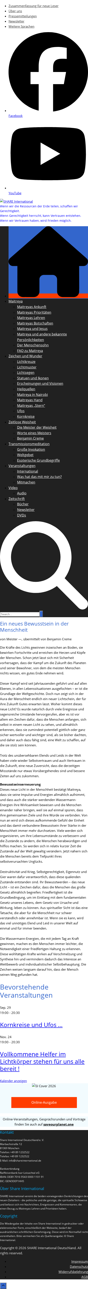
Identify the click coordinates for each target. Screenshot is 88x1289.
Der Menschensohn (33, 345)
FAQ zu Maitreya (30, 350)
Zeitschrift (17, 498)
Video (13, 487)
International (27, 471)
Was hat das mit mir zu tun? (39, 476)
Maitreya (16, 301)
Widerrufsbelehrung (73, 1272)
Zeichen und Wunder (25, 356)
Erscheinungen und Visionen (40, 383)
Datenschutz (79, 1266)
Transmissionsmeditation (29, 444)
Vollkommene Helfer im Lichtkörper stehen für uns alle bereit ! (42, 1061)
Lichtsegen (25, 372)
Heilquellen (26, 389)
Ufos (21, 411)
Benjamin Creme (30, 438)
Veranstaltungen (22, 465)
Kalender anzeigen (13, 1081)
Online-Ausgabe (44, 1102)
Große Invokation (31, 449)
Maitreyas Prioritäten (34, 312)
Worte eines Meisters (34, 433)
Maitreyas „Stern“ (31, 405)
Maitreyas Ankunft (31, 306)
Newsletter (16, 21)
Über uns (15, 11)
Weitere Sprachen (21, 26)
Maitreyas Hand (30, 400)
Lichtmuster (27, 367)
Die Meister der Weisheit (37, 427)
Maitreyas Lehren (31, 317)
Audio (21, 493)
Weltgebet (25, 454)
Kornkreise (26, 416)
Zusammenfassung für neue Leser (34, 6)
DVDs (21, 515)
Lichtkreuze (26, 361)
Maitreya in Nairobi (32, 394)
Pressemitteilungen (23, 16)
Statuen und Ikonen (33, 378)
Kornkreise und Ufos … (31, 1025)
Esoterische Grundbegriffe (38, 460)
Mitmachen (26, 482)
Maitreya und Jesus (32, 328)
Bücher (23, 504)
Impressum (79, 1261)
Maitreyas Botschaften (35, 323)
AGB (84, 1277)
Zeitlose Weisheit (22, 422)
